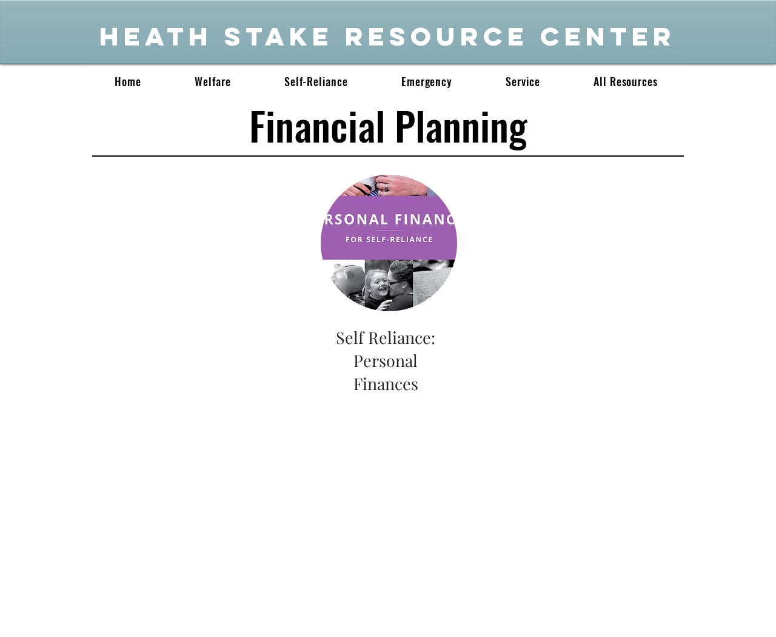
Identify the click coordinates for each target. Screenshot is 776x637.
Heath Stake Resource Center (387, 36)
